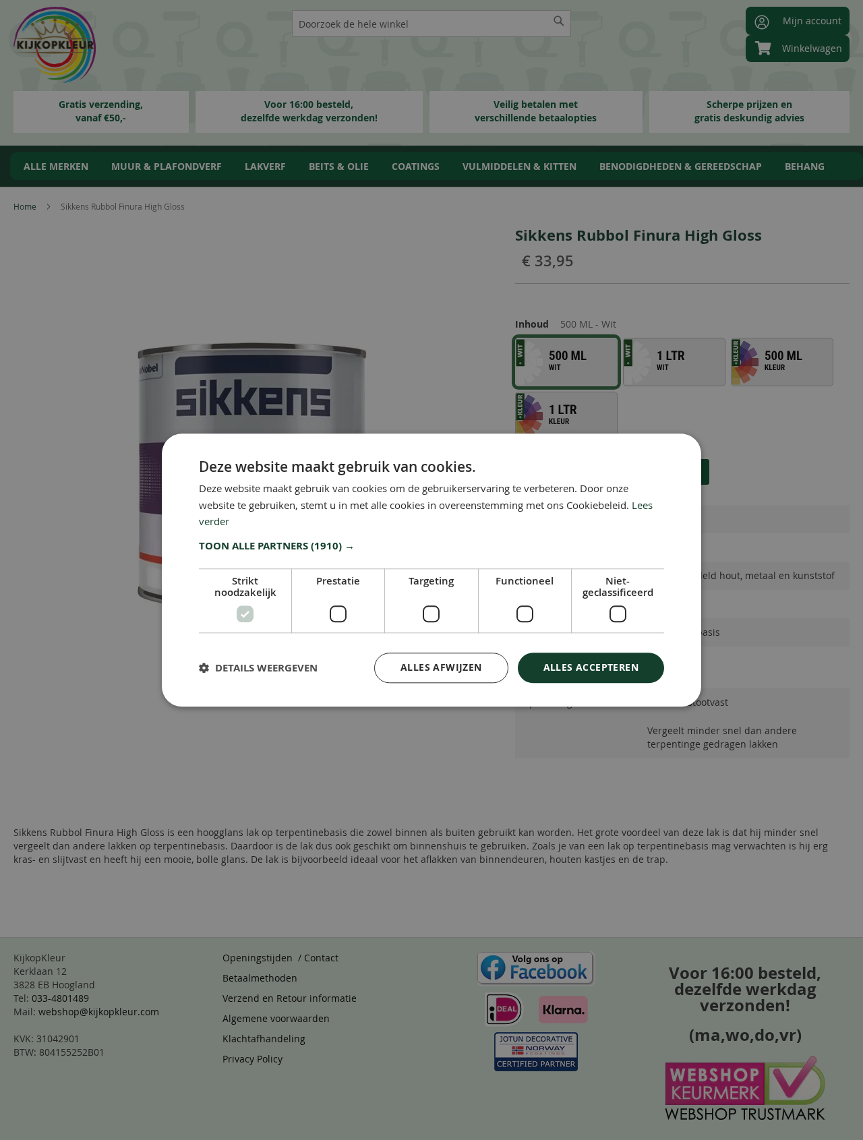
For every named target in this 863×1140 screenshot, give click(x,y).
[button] (431, 546)
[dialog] (431, 570)
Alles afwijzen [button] (441, 667)
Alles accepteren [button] (590, 667)
